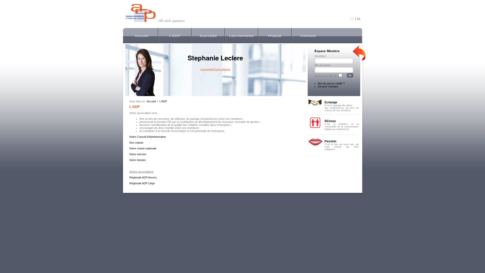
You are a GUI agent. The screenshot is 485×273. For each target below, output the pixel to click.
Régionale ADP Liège (142, 183)
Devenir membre (328, 86)
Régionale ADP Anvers (143, 177)
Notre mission (137, 154)
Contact (308, 36)
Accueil (141, 36)
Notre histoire (137, 160)
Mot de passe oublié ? (331, 83)
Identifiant (320, 56)
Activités (208, 36)
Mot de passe (322, 65)
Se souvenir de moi (325, 76)
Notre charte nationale (142, 148)
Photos (274, 36)
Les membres (241, 36)
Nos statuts (136, 142)
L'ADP (174, 36)
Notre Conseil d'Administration (147, 136)
